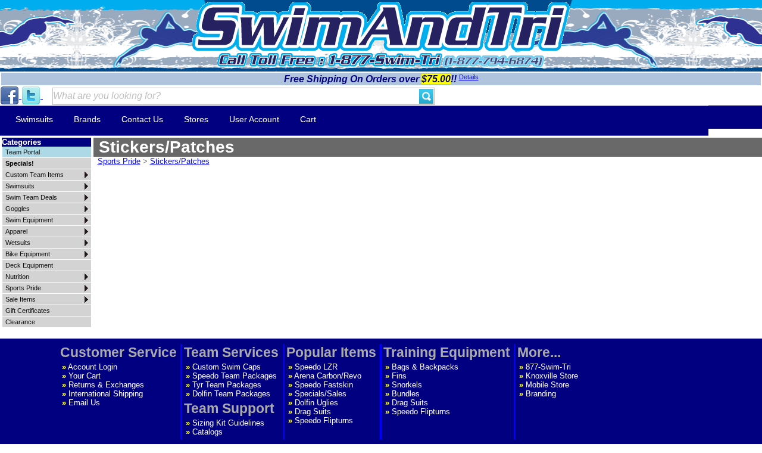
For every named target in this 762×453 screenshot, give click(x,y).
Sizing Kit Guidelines (228, 422)
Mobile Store (547, 384)
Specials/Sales (320, 393)
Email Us (84, 402)
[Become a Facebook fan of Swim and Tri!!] (10, 95)
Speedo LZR (316, 366)
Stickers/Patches (180, 161)
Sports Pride (119, 161)
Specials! (19, 163)
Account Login (92, 366)
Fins (399, 375)
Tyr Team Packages (226, 384)
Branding (541, 393)
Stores (196, 119)
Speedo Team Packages (234, 375)
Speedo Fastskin (324, 384)
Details (469, 76)
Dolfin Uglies (316, 402)
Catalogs (207, 431)
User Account (254, 119)
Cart (308, 119)
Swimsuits (34, 119)
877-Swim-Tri (548, 366)
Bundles (406, 393)
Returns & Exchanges (106, 384)
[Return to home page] (381, 26)
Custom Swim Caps (226, 366)
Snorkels (407, 384)
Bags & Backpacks (425, 366)
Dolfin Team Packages (231, 393)
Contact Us (142, 119)
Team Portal (22, 152)
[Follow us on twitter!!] (32, 95)
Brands (87, 119)
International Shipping (105, 393)
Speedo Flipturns (324, 420)
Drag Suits (313, 411)
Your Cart (84, 375)
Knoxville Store (552, 375)
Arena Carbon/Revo (327, 375)
